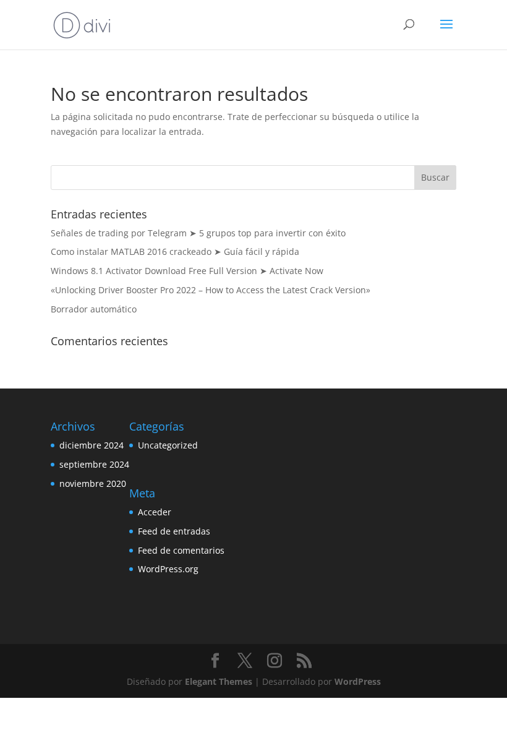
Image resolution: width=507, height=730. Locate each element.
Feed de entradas (174, 531)
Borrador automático (94, 309)
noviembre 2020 (92, 483)
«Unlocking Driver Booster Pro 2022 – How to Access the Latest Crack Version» (210, 290)
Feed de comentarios (181, 550)
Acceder (154, 512)
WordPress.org (168, 569)
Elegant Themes (218, 681)
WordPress (357, 681)
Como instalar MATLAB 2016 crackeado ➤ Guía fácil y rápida (175, 251)
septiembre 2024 (94, 464)
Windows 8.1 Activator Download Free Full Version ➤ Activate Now (187, 271)
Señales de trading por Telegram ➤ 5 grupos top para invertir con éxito (198, 233)
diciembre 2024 (91, 445)
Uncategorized (168, 445)
